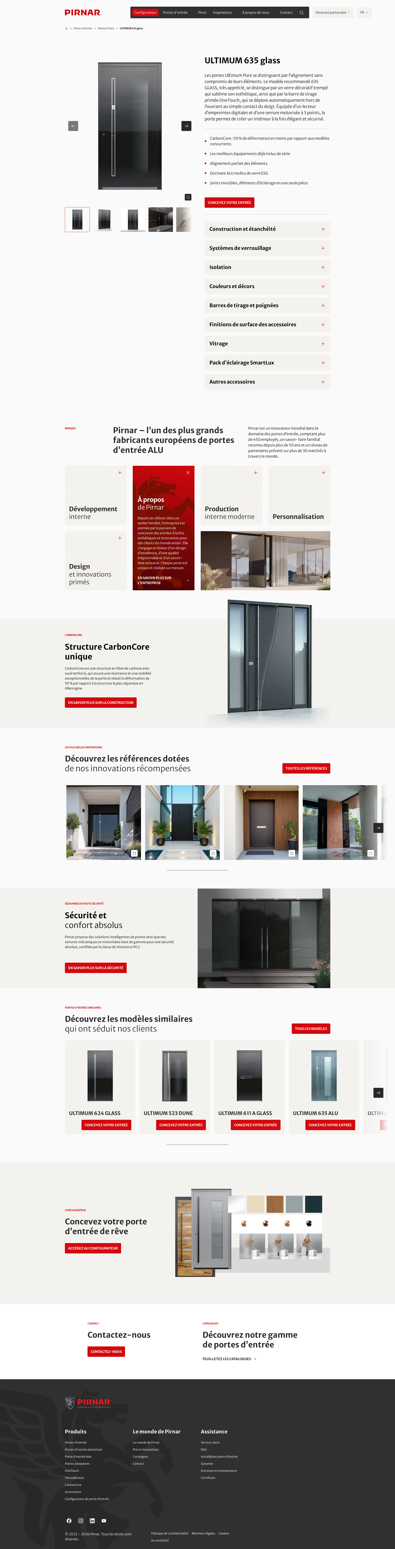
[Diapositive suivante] (378, 828)
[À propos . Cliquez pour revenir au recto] (187, 472)
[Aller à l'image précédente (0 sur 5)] (73, 126)
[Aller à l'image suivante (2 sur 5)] (186, 126)
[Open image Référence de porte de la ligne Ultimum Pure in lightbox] (292, 853)
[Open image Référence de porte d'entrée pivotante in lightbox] (370, 853)
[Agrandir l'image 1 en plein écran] (188, 197)
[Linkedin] (92, 1521)
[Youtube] (104, 1521)
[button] (130, 126)
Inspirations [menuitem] (222, 12)
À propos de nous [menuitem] (255, 12)
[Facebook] (69, 1521)
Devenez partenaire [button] (331, 12)
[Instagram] (81, 1521)
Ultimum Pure (106, 28)
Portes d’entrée (83, 28)
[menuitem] (145, 12)
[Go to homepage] (83, 12)
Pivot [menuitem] (202, 12)
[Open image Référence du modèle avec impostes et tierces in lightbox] (213, 853)
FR (362, 12)
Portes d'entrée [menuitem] (175, 12)
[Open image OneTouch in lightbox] (134, 853)
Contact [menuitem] (286, 12)
